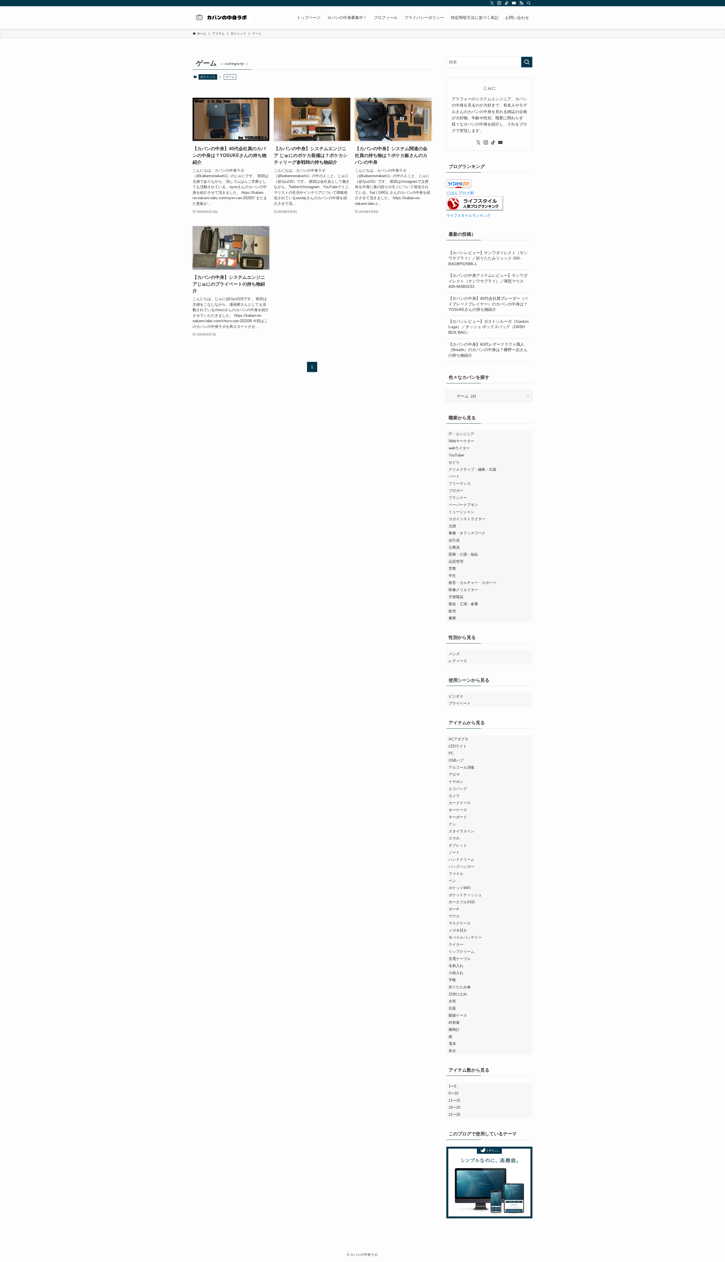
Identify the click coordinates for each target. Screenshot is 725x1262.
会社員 (454, 540)
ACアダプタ (458, 739)
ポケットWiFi (460, 888)
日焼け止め (458, 994)
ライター (456, 944)
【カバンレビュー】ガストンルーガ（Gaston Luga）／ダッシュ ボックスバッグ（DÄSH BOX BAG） (488, 327)
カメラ (454, 796)
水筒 (452, 1001)
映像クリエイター (463, 590)
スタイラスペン (461, 831)
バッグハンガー (461, 866)
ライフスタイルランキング (468, 216)
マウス (454, 916)
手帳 (452, 980)
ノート (454, 852)
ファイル (456, 874)
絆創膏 (454, 1022)
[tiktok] (506, 3)
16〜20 (454, 1107)
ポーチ (454, 909)
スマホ (454, 838)
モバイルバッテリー (465, 937)
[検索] (528, 3)
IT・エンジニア (461, 434)
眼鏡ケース (458, 1015)
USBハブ (456, 760)
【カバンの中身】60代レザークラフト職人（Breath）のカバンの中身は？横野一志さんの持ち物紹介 (488, 350)
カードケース (460, 803)
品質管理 (456, 561)
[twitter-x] (492, 3)
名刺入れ (456, 966)
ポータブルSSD (462, 902)
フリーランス (460, 483)
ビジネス (456, 696)
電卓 (452, 1044)
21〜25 (454, 1114)
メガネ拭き (458, 930)
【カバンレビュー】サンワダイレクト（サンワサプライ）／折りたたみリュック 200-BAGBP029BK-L (488, 258)
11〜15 (454, 1100)
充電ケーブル (460, 959)
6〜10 (453, 1093)
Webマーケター (461, 441)
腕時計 (454, 1029)
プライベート (460, 703)
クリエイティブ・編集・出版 (472, 469)
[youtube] (514, 3)
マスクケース (460, 923)
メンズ (454, 654)
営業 (452, 568)
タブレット (458, 845)
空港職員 (456, 597)
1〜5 (452, 1086)
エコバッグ (458, 789)
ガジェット (208, 76)
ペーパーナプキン (463, 505)
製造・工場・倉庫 (463, 604)
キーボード (458, 817)
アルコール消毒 (461, 767)
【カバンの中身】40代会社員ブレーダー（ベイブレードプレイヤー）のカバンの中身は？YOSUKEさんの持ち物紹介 (488, 304)
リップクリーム (461, 951)
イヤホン (456, 781)
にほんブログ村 (460, 193)
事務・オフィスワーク (467, 533)
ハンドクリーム (461, 859)
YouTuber (456, 455)
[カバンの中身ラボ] (223, 17)
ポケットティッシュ (465, 895)
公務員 (454, 547)
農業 (452, 618)
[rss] (521, 3)
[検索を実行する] (526, 62)
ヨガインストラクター (467, 519)
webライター (459, 448)
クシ (452, 824)
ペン (452, 881)
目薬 (452, 1008)
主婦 (452, 526)
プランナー (458, 498)
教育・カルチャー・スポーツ (472, 583)
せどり (454, 462)
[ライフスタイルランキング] (474, 209)
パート (454, 476)
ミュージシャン (461, 512)
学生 (452, 575)
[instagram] (499, 3)
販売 (452, 611)
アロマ (454, 774)
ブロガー (456, 490)
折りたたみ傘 (460, 987)
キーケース (458, 810)
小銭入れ (456, 973)
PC (451, 753)
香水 (452, 1051)
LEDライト (458, 746)
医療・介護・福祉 (463, 554)
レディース (458, 661)
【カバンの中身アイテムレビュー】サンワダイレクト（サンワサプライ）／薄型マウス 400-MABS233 (488, 281)
